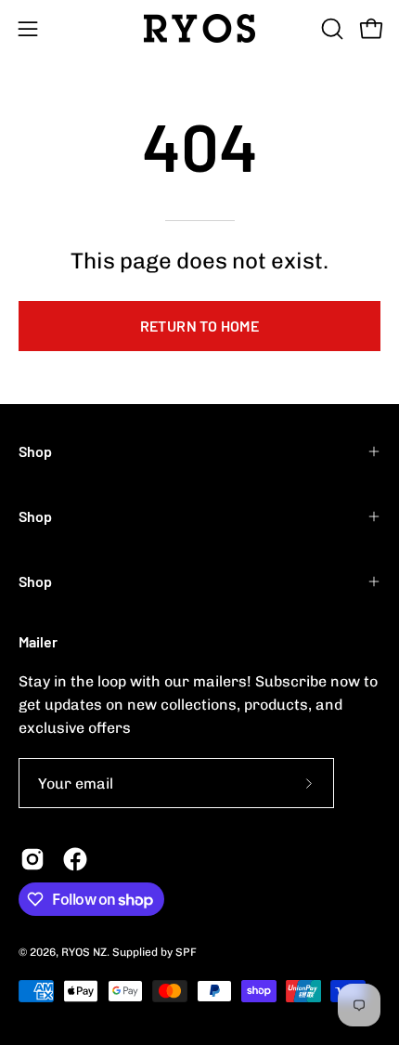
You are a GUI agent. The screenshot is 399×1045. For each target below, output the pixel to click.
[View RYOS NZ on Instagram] (32, 859)
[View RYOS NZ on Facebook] (75, 859)
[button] (330, 29)
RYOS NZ (84, 952)
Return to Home (200, 325)
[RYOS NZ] (199, 28)
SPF (186, 952)
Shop (35, 451)
